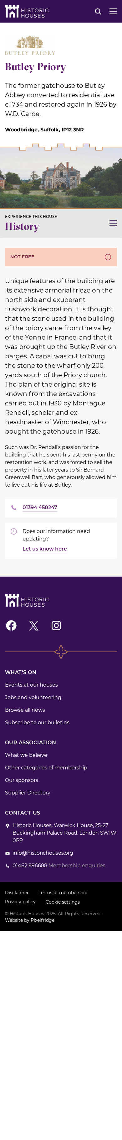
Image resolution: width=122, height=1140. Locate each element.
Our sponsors (21, 780)
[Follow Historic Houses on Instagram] (56, 625)
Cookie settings (63, 902)
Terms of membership (63, 892)
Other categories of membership (46, 768)
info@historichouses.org (43, 853)
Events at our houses (31, 685)
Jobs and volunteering (33, 697)
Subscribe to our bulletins (37, 723)
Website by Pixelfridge (29, 920)
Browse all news (25, 710)
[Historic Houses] (26, 11)
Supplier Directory (27, 793)
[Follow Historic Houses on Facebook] (11, 625)
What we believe (26, 755)
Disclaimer (17, 892)
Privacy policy (20, 902)
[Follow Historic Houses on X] (34, 625)
